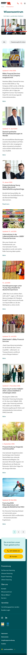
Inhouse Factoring (7, 573)
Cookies (3, 644)
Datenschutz (4, 637)
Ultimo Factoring (6, 580)
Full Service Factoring (8, 570)
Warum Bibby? (5, 595)
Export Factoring (6, 576)
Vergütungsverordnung (8, 640)
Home (2, 6)
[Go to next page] (23, 532)
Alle (4, 42)
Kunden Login (5, 610)
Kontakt (14, 556)
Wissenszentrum (6, 592)
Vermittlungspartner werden (10, 607)
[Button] (21, 3)
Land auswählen (8, 649)
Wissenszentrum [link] (9, 6)
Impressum (4, 633)
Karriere (3, 598)
